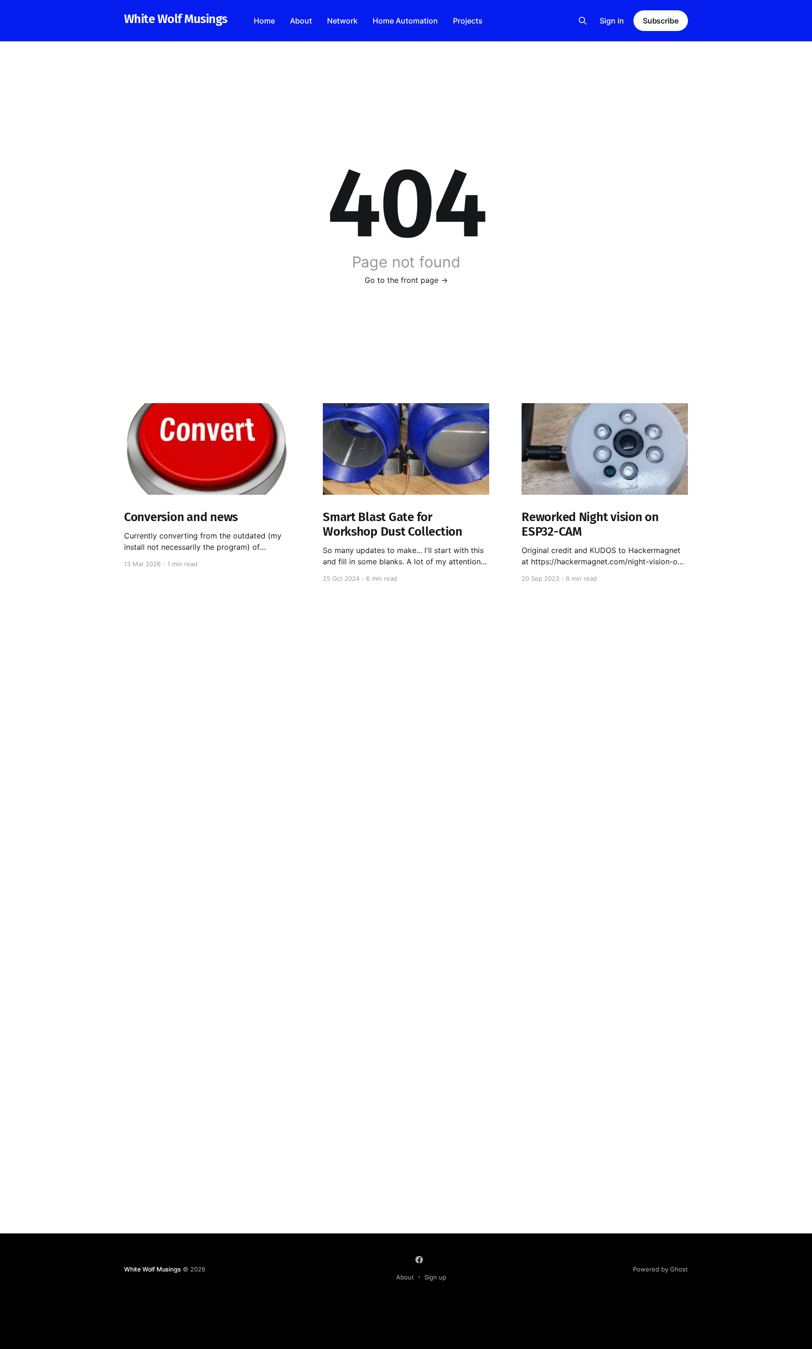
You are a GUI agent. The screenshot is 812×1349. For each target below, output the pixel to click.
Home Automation (405, 20)
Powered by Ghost (660, 1269)
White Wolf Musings (175, 19)
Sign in (612, 20)
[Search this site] (582, 20)
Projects (468, 20)
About (301, 20)
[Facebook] (419, 1259)
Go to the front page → (406, 280)
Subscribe (661, 20)
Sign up (435, 1277)
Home (264, 20)
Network (342, 20)
